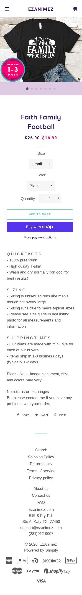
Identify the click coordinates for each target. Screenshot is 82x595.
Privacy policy (41, 478)
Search (41, 450)
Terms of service (41, 471)
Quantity (28, 199)
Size (41, 153)
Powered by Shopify (41, 550)
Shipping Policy (41, 457)
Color (41, 175)
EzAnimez (41, 9)
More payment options (40, 237)
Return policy (41, 464)
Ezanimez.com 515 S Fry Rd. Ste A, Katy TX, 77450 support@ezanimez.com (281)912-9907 (41, 521)
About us (41, 488)
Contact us (41, 495)
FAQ (41, 502)
